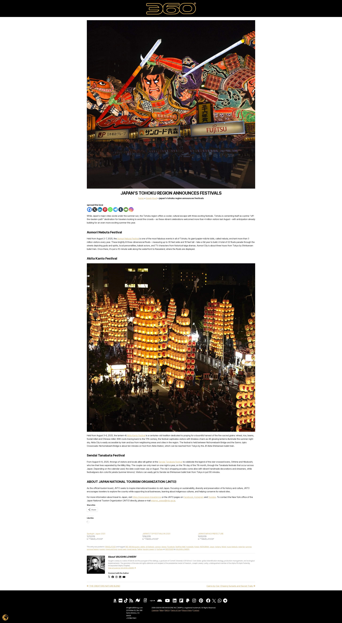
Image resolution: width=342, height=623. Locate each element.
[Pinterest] (105, 209)
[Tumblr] (120, 209)
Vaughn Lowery (148, 549)
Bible (161, 610)
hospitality (189, 547)
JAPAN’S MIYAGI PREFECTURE (211, 534)
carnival (158, 547)
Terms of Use (176, 610)
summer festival (93, 549)
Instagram (199, 497)
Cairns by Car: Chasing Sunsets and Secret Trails (230, 586)
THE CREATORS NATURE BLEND (104, 586)
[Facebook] (89, 209)
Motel (224, 547)
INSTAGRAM (204, 547)
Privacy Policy (187, 610)
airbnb (142, 547)
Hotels (196, 547)
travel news (122, 549)
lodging (218, 547)
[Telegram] (115, 209)
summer (248, 547)
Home (141, 198)
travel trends (131, 549)
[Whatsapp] (110, 209)
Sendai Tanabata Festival (170, 461)
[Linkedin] (100, 209)
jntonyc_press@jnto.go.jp (163, 500)
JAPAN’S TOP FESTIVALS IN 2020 (156, 534)
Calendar (155, 610)
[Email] (126, 209)
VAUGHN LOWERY (182, 549)
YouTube (159, 549)
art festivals (150, 547)
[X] (94, 209)
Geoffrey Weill (180, 547)
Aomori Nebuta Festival (128, 238)
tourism (102, 549)
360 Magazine (134, 547)
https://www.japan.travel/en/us (147, 497)
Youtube (212, 497)
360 (126, 547)
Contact (196, 610)
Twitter (139, 549)
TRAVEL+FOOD (151, 198)
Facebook (188, 497)
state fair (241, 547)
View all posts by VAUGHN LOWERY (121, 568)
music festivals (232, 547)
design (163, 547)
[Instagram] (131, 209)
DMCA (167, 610)
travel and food (111, 549)
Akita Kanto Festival (136, 435)
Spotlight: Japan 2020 (96, 534)
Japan (212, 547)
